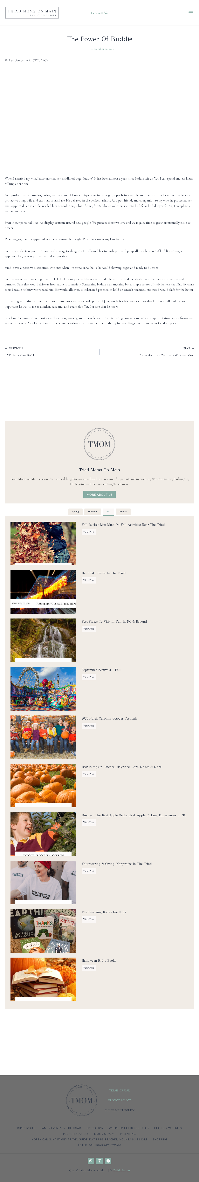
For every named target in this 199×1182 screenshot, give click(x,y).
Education (95, 1128)
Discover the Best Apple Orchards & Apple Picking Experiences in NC (134, 815)
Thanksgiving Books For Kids (104, 912)
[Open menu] (190, 12)
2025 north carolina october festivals (109, 718)
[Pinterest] (91, 1161)
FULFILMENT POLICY (119, 1110)
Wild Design (121, 1170)
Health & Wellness (168, 1128)
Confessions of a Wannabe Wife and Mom (166, 352)
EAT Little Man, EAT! (19, 352)
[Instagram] (99, 1161)
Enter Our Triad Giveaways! (99, 1144)
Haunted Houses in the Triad (104, 573)
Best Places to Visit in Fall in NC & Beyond (114, 621)
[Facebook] (108, 1161)
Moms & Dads (104, 1133)
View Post (89, 532)
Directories (26, 1128)
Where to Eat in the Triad (129, 1128)
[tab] (75, 512)
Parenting (128, 1133)
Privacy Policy (119, 1100)
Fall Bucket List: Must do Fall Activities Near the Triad (123, 525)
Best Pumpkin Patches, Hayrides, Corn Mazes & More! (122, 767)
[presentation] (43, 543)
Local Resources (76, 1133)
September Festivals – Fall (101, 670)
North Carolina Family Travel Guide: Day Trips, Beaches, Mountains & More (90, 1139)
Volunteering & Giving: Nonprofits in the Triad (117, 864)
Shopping (160, 1139)
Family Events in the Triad (61, 1128)
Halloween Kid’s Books (99, 960)
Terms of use (119, 1090)
